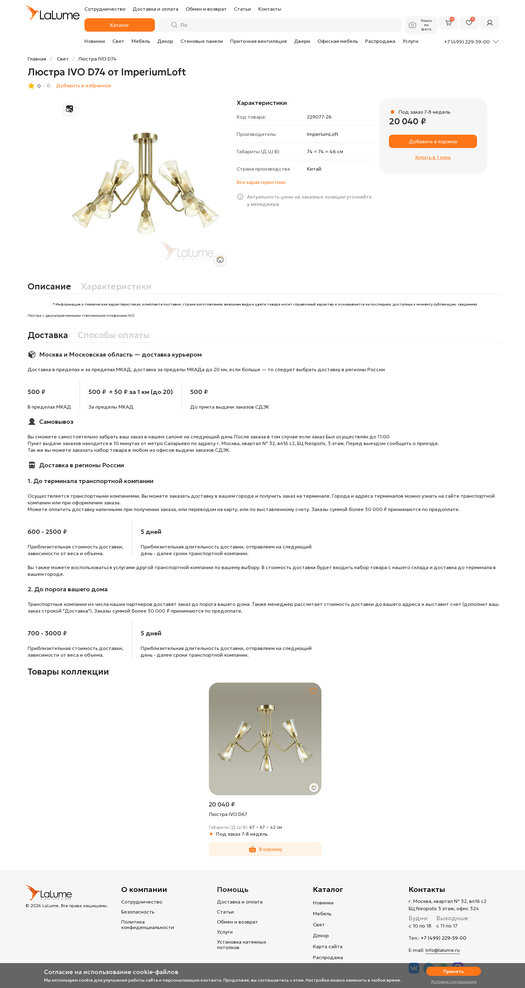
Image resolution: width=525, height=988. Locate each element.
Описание (49, 286)
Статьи (225, 911)
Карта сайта (327, 946)
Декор (165, 41)
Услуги (410, 41)
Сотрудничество (141, 901)
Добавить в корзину (433, 141)
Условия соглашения (453, 981)
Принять (453, 971)
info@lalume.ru (442, 950)
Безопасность (137, 911)
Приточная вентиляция (258, 41)
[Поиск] (174, 25)
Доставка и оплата (239, 901)
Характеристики (116, 286)
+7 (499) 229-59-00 (443, 938)
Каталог (328, 889)
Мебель (141, 41)
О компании (144, 889)
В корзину (270, 849)
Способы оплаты (114, 335)
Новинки (94, 41)
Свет (118, 41)
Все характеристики (261, 182)
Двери (302, 41)
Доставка (48, 335)
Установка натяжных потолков (241, 944)
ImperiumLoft (322, 134)
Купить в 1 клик (433, 157)
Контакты (427, 889)
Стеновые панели (201, 41)
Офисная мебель (337, 41)
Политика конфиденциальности (147, 924)
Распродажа (380, 41)
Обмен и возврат (237, 921)
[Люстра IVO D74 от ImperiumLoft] (145, 184)
